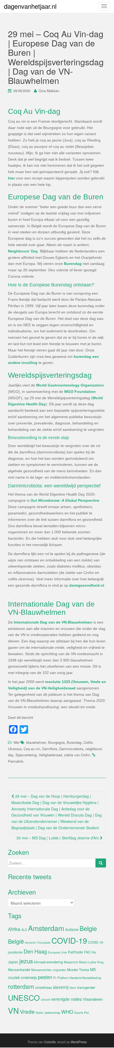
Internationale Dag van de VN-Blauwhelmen (53, 622)
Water (39, 1013)
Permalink (15, 761)
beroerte (30, 942)
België (16, 941)
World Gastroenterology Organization (70, 385)
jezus (26, 960)
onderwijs (29, 977)
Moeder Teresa (78, 969)
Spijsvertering (26, 754)
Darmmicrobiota (71, 748)
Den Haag (35, 951)
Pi (54, 978)
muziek (14, 977)
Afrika (14, 929)
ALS (24, 929)
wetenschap (52, 1012)
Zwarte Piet (81, 1013)
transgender (86, 987)
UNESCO (24, 997)
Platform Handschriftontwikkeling (79, 978)
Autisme (71, 929)
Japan (13, 961)
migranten (59, 970)
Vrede (27, 1011)
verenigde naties (66, 999)
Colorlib (50, 1042)
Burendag (73, 263)
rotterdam (21, 986)
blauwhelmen (36, 742)
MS (93, 969)
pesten (45, 976)
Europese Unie (57, 952)
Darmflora (49, 748)
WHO (67, 1011)
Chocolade (43, 942)
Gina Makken (49, 90)
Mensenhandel (19, 969)
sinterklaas (43, 987)
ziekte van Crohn (77, 754)
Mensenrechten (41, 970)
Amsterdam (46, 928)
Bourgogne (56, 742)
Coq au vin (32, 748)
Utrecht (45, 1000)
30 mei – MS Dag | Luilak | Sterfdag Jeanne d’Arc (58, 837)
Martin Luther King (91, 962)
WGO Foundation (80, 391)
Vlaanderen (93, 999)
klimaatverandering (48, 961)
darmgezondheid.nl (86, 585)
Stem (72, 988)
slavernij (60, 987)
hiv (94, 952)
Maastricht (71, 962)
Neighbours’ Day (23, 251)
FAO (87, 952)
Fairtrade (75, 952)
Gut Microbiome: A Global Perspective (64, 500)
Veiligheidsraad (50, 754)
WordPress (79, 1042)
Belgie (88, 928)
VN (13, 1010)
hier (11, 178)
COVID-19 (69, 940)
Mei (16, 742)
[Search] (100, 862)
